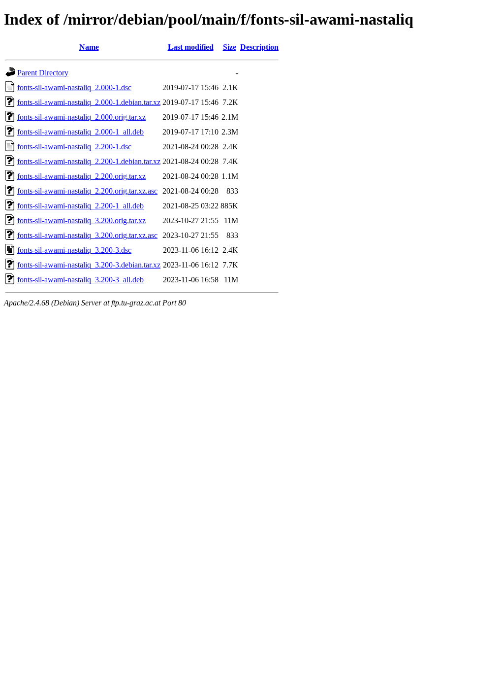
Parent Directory (42, 72)
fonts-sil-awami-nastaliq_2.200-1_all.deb (80, 206)
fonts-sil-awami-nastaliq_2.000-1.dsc (74, 87)
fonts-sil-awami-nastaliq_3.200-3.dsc (74, 250)
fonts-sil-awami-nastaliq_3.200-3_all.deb (80, 279)
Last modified (191, 47)
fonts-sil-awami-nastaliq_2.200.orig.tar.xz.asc (87, 191)
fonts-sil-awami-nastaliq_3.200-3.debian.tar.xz (88, 265)
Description (259, 47)
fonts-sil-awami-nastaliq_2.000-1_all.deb (80, 132)
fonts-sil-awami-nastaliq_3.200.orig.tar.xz (81, 220)
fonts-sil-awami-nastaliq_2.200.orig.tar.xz (81, 176)
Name (89, 47)
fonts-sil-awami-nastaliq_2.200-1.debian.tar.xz (88, 161)
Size (229, 47)
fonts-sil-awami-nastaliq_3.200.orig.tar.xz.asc (87, 235)
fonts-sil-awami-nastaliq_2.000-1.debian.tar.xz (88, 102)
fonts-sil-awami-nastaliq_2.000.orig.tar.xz (81, 117)
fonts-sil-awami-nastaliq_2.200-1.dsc (74, 146)
